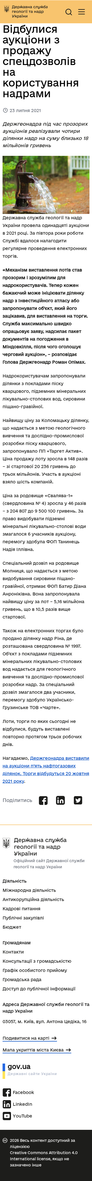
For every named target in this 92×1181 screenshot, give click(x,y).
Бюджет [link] (12, 927)
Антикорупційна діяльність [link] (33, 899)
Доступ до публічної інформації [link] (39, 988)
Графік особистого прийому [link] (35, 970)
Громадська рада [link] (22, 979)
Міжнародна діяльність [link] (29, 890)
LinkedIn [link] (21, 1104)
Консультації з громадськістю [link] (37, 961)
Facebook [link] (21, 1092)
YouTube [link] (22, 1115)
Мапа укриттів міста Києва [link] (33, 1049)
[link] (26, 11)
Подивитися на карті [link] (26, 1038)
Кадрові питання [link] (21, 908)
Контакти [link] (13, 951)
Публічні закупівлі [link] (23, 917)
